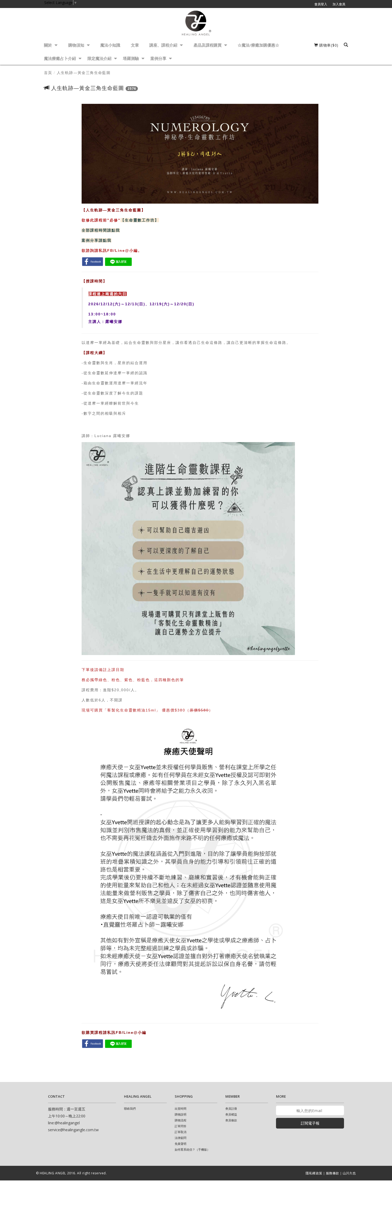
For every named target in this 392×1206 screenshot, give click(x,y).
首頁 (48, 72)
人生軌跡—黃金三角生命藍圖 (83, 72)
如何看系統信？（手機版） (192, 1149)
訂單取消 (180, 1132)
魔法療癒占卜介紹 (60, 58)
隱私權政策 (314, 1173)
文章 (135, 45)
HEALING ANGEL (53, 1173)
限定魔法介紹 (100, 58)
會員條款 (231, 1120)
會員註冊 (231, 1108)
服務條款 (332, 1173)
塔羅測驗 (131, 58)
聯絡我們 (130, 1108)
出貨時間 (180, 1108)
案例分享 (158, 58)
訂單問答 (180, 1126)
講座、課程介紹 (163, 45)
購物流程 (180, 1120)
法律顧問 (180, 1138)
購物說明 (180, 1114)
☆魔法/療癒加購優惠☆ (258, 45)
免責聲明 (180, 1144)
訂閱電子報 (310, 1123)
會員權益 (231, 1114)
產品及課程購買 (208, 45)
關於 (48, 45)
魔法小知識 (110, 45)
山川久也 (349, 1173)
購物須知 (76, 45)
